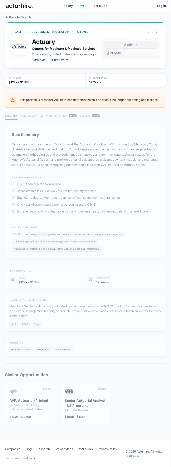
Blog (28, 449)
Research (43, 449)
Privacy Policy (107, 449)
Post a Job (99, 6)
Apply (128, 44)
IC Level (82, 31)
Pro (82, 6)
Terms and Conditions (20, 458)
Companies (12, 449)
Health (18, 31)
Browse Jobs (64, 449)
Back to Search (20, 17)
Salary (68, 6)
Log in (161, 6)
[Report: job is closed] (156, 32)
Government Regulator (50, 31)
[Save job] (148, 32)
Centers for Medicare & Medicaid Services (64, 48)
